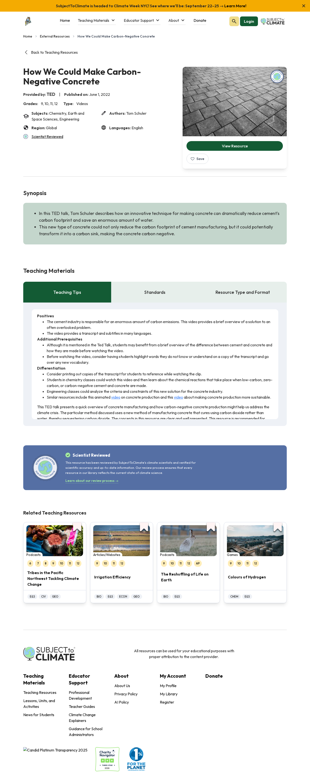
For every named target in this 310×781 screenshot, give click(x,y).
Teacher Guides (82, 706)
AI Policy (121, 702)
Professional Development (80, 695)
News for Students (38, 714)
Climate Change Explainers (82, 717)
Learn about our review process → (91, 481)
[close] (303, 5)
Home (27, 36)
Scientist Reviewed (47, 136)
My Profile (168, 685)
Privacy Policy (126, 693)
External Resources (55, 36)
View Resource (235, 146)
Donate (214, 676)
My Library (169, 693)
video (115, 397)
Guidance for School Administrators (85, 731)
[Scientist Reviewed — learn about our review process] (277, 76)
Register (167, 702)
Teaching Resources (39, 692)
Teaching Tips (67, 292)
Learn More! (235, 5)
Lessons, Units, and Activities (39, 703)
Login (249, 21)
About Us (122, 685)
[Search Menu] (234, 21)
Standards (154, 292)
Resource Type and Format (243, 292)
